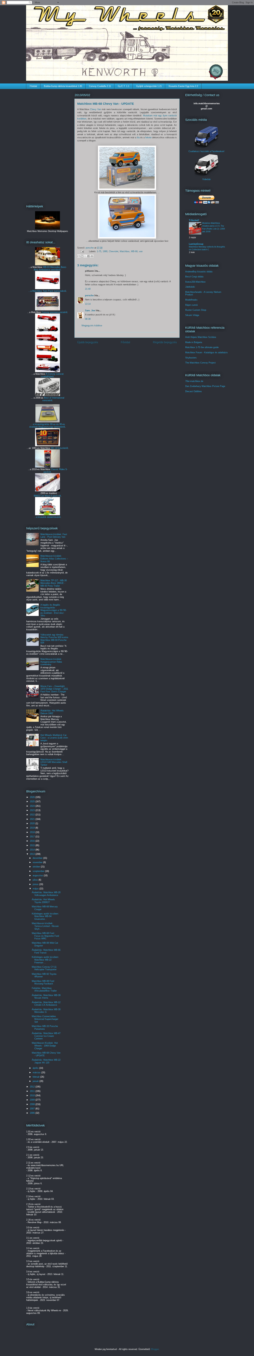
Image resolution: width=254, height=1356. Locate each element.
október (37, 866)
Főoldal (33, 86)
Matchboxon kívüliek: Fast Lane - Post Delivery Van (53, 535)
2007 (32, 1108)
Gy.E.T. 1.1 (123, 86)
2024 (32, 806)
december (38, 858)
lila (138, 137)
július (36, 879)
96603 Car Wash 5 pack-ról (47, 495)
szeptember (39, 871)
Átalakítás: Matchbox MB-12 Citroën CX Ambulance (46, 1003)
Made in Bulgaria (193, 342)
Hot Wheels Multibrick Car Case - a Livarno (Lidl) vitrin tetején (54, 738)
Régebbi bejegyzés (165, 342)
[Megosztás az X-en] (85, 256)
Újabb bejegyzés (87, 342)
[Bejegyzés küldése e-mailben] (81, 251)
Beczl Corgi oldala (194, 276)
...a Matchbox (35, 291)
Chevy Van (95, 109)
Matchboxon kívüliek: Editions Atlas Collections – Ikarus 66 (54, 559)
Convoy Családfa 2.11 (100, 86)
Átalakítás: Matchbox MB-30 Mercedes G (46, 1010)
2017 (32, 836)
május (36, 888)
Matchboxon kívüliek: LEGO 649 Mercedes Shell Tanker (53, 762)
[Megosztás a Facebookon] (88, 256)
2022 (32, 814)
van (141, 251)
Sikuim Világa (192, 315)
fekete (148, 137)
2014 (32, 849)
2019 (32, 827)
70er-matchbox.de (194, 381)
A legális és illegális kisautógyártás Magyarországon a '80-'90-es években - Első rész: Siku (53, 610)
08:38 (88, 319)
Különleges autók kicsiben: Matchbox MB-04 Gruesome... (45, 916)
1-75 (99, 251)
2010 (32, 1095)
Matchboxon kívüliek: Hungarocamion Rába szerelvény (51, 662)
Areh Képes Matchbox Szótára (200, 337)
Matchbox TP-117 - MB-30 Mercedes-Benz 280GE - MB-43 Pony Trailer (53, 583)
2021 (32, 819)
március (37, 1072)
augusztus (38, 875)
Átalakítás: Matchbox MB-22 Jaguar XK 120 (46, 1061)
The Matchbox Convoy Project (200, 362)
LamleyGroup (196, 244)
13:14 (88, 304)
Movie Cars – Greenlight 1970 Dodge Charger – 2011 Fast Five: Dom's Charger (54, 689)
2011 (32, 1091)
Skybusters (191, 357)
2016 (32, 841)
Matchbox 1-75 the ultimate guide (202, 347)
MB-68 (134, 251)
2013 (32, 854)
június (36, 884)
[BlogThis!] (82, 256)
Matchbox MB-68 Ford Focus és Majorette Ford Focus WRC (45, 936)
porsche (90, 247)
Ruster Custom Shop (195, 310)
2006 (32, 1113)
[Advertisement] (47, 144)
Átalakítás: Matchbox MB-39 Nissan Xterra (46, 996)
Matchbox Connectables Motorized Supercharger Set (45, 1019)
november (38, 862)
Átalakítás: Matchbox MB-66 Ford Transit (46, 951)
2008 (32, 1104)
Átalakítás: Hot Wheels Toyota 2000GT (43, 901)
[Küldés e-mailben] (79, 256)
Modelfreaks (191, 299)
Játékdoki (190, 287)
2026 (32, 797)
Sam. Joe (90, 310)
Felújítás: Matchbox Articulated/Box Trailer (44, 989)
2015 (32, 845)
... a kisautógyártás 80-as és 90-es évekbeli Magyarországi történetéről (47, 425)
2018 (32, 832)
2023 (32, 810)
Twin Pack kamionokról (54, 291)
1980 (105, 251)
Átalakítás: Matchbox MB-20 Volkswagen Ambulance (46, 893)
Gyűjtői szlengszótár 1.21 (149, 86)
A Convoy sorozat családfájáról (52, 375)
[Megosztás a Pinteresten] (92, 256)
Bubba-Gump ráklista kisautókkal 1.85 (63, 86)
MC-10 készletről (59, 448)
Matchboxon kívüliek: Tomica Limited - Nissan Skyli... (45, 926)
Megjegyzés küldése (92, 325)
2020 (32, 823)
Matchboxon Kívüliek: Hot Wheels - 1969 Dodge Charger (45, 1046)
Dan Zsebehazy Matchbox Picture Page (205, 386)
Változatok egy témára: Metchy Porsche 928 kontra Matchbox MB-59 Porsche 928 (54, 638)
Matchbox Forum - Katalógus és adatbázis (206, 352)
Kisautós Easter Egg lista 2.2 (183, 86)
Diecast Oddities (193, 391)
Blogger (155, 1349)
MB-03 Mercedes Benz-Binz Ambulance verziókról (50, 268)
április (36, 1068)
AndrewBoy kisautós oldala (198, 271)
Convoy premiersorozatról (54, 312)
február (36, 1077)
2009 (32, 1099)
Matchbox (125, 251)
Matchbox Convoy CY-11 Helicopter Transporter (44, 968)
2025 (32, 801)
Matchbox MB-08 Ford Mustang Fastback (43, 982)
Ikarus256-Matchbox (195, 281)
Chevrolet (113, 251)
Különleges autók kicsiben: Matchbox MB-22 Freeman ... (45, 960)
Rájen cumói (191, 305)
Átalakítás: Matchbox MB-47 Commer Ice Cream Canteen (46, 1036)
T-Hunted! (194, 220)
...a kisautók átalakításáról (47, 517)
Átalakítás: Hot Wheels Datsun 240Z (52, 712)
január (36, 1081)
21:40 (88, 289)
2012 (32, 1086)
